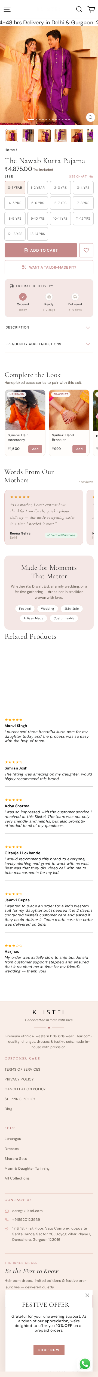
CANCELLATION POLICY (25, 1089)
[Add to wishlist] (86, 250)
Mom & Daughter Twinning (27, 1168)
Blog (8, 1108)
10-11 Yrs (60, 218)
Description (17, 327)
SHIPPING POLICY (20, 1099)
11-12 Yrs (83, 218)
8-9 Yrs (15, 218)
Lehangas (13, 1138)
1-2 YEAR (38, 187)
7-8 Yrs (83, 203)
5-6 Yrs (37, 203)
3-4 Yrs (83, 187)
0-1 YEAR (15, 187)
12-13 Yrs (15, 234)
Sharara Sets (16, 1158)
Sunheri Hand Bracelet (63, 437)
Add (35, 449)
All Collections (17, 1178)
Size (9, 176)
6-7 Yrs (60, 203)
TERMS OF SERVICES (23, 1069)
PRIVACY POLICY (19, 1079)
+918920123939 (26, 1219)
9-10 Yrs (38, 218)
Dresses (12, 1148)
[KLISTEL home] (49, 1012)
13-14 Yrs (37, 234)
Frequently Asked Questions (33, 344)
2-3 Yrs (60, 187)
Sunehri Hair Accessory (18, 437)
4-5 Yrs (15, 203)
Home (10, 149)
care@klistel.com (27, 1210)
